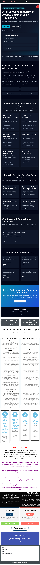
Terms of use (4, 549)
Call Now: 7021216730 (20, 301)
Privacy (3, 551)
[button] (27, 1)
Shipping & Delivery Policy (7, 553)
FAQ (2, 557)
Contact (3, 559)
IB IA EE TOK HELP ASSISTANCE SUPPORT (10, 322)
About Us (3, 547)
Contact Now (6, 26)
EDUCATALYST (8, 2)
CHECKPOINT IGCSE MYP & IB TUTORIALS (30, 322)
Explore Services (15, 26)
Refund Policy (4, 555)
